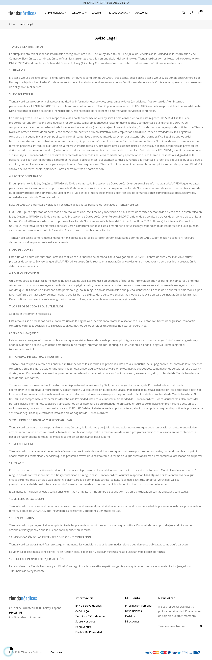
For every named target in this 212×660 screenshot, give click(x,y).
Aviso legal (82, 611)
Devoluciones (133, 611)
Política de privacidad (88, 632)
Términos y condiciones (90, 616)
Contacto (56, 652)
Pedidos (130, 616)
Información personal (138, 605)
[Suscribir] (201, 626)
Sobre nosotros (85, 621)
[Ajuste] (192, 12)
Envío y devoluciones (88, 605)
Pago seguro (83, 627)
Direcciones (132, 621)
